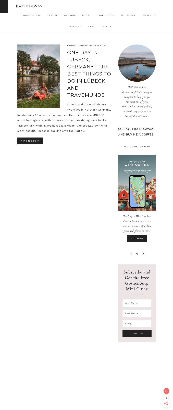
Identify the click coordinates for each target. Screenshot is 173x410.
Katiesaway (29, 6)
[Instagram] (143, 253)
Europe (71, 45)
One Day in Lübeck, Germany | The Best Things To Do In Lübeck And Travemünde (89, 74)
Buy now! (137, 238)
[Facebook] (131, 253)
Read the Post (30, 141)
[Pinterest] (137, 253)
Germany (82, 45)
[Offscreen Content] (4, 6)
